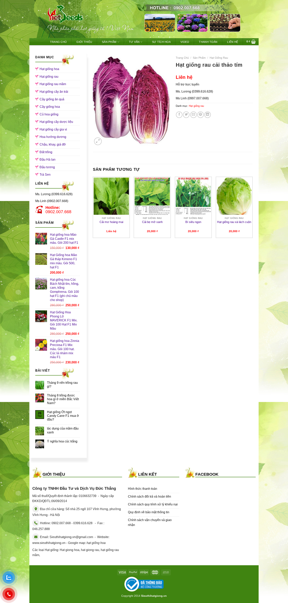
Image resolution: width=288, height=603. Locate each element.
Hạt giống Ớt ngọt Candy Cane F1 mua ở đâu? (63, 415)
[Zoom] (98, 141)
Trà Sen (45, 174)
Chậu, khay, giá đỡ (53, 144)
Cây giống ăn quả (52, 99)
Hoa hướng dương (53, 136)
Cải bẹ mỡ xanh (152, 222)
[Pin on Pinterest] (200, 114)
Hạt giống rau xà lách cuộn (234, 222)
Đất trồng (46, 152)
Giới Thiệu (84, 41)
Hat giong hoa (69, 550)
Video (184, 41)
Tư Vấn (134, 41)
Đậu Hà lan (47, 159)
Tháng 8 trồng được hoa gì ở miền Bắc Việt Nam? (63, 399)
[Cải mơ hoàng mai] (111, 196)
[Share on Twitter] (186, 114)
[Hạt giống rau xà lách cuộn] (234, 196)
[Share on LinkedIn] (207, 114)
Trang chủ (182, 57)
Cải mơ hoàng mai (111, 222)
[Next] (252, 209)
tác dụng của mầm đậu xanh (63, 430)
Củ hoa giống (49, 114)
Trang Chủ (58, 41)
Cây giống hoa (50, 106)
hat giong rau (90, 550)
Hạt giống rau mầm (53, 84)
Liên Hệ (232, 41)
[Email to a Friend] (193, 114)
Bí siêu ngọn (193, 222)
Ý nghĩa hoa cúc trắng (62, 441)
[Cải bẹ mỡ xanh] (152, 196)
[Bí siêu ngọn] (193, 196)
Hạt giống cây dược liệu (56, 121)
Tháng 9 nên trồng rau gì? (62, 384)
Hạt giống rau (49, 76)
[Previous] (93, 209)
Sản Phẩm (109, 41)
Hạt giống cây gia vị (53, 129)
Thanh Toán (208, 41)
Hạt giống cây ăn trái (54, 91)
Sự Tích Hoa (161, 41)
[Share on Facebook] (179, 114)
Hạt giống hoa (49, 69)
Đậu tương (47, 167)
